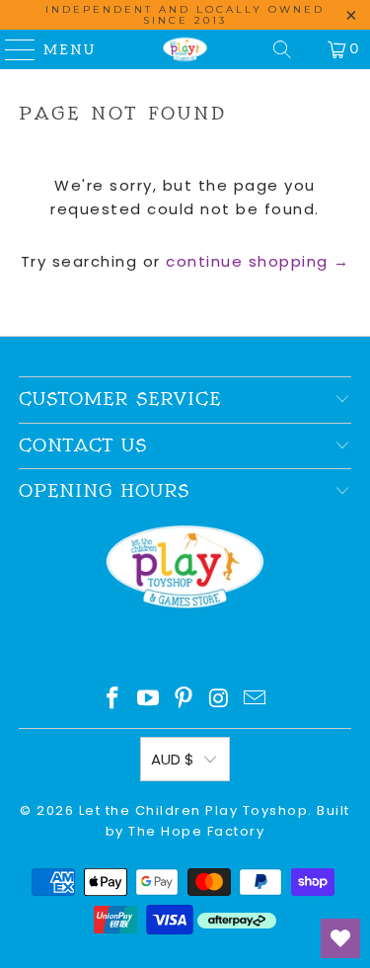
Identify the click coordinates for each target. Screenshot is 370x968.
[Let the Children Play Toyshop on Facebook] (112, 700)
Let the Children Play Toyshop (194, 810)
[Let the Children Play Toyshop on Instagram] (220, 700)
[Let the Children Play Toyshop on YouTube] (148, 700)
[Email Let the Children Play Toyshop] (255, 700)
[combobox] (184, 304)
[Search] (282, 49)
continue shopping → (258, 261)
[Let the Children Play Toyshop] (185, 49)
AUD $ (172, 759)
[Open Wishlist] (340, 938)
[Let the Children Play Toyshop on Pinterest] (184, 700)
